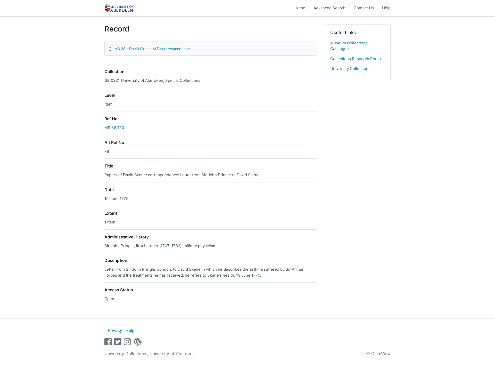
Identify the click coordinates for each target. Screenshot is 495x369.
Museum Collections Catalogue (349, 46)
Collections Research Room (355, 58)
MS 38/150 (114, 127)
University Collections (350, 68)
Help (386, 7)
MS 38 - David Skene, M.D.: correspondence (152, 48)
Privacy (115, 330)
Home (299, 7)
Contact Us (364, 7)
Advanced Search (329, 7)
